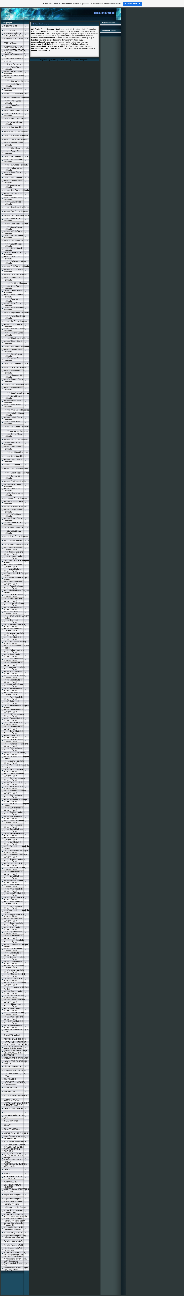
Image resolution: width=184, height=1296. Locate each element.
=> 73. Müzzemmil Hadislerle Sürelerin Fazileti (16, 851)
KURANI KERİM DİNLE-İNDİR (16, 39)
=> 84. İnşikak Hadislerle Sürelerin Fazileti (14, 898)
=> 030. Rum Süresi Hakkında (16, 190)
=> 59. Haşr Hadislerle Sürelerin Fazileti (13, 796)
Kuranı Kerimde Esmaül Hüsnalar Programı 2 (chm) (15, 1220)
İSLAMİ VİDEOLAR (12, 1035)
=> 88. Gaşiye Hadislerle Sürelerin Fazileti (14, 915)
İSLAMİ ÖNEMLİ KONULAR (15, 1142)
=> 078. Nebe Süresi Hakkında (16, 393)
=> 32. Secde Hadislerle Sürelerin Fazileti (13, 681)
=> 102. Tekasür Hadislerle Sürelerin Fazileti (15, 975)
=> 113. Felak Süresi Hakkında (16, 540)
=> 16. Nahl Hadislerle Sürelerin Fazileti (13, 612)
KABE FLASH (9, 1091)
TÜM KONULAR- (11, 26)
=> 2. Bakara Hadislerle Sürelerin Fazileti (13, 553)
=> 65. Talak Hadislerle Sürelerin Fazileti (13, 817)
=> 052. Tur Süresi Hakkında (15, 283)
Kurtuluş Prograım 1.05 (13, 1241)
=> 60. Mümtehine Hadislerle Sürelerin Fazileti (15, 800)
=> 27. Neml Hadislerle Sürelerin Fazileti (13, 659)
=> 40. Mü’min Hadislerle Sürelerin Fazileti (14, 715)
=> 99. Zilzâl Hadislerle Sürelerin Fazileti (13, 962)
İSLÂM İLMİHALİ (11, 1121)
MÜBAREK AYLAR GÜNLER (16, 1133)
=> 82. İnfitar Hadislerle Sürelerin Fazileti (13, 890)
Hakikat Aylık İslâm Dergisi (15, 1207)
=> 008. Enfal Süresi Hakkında (16, 98)
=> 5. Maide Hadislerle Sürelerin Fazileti (13, 566)
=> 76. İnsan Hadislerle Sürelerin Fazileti (13, 864)
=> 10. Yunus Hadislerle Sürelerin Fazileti (13, 587)
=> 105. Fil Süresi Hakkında (15, 506)
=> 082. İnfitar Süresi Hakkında (16, 410)
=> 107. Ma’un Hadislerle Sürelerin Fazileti (14, 996)
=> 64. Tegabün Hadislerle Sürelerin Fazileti (14, 813)
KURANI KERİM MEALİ (14, 47)
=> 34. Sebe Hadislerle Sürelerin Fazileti (13, 689)
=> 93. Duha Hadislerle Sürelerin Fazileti (13, 937)
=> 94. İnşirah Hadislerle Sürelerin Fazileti (14, 941)
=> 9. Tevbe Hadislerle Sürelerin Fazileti (13, 583)
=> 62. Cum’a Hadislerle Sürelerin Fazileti (14, 809)
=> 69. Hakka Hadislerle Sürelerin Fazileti (14, 834)
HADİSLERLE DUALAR (14, 1108)
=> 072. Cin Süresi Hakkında (15, 367)
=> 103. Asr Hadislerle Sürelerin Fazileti (13, 979)
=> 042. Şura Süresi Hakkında (16, 241)
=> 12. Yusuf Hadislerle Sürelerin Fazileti (13, 595)
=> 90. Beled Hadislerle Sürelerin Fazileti (13, 924)
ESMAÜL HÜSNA (11, 1100)
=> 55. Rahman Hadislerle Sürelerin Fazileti (14, 779)
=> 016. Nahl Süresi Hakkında (16, 131)
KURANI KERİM (10, 1182)
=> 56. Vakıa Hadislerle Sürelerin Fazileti (13, 783)
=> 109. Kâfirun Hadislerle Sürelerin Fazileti (14, 1005)
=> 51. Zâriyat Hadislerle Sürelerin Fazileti (14, 762)
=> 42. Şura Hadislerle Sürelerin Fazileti (13, 723)
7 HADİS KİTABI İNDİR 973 (15, 1039)
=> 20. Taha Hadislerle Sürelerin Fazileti (13, 630)
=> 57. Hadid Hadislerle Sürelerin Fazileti (13, 787)
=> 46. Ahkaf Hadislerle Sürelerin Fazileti (13, 740)
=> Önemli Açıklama (12, 64)
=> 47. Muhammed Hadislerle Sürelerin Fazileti (16, 745)
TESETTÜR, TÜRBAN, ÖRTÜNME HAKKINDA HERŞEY (13, 1155)
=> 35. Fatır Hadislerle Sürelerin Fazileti (13, 694)
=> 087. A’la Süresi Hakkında (15, 431)
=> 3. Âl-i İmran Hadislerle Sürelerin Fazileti (14, 557)
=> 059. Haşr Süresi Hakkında (16, 313)
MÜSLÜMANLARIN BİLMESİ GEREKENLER (16, 1137)
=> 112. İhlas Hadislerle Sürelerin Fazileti (13, 1018)
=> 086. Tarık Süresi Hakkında (16, 427)
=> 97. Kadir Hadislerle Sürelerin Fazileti (13, 954)
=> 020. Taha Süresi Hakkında (16, 148)
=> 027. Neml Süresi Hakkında (16, 177)
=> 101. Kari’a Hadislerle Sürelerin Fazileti (14, 971)
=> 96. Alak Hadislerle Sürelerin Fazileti (13, 949)
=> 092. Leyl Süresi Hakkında (16, 452)
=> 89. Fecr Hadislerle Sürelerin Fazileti (13, 920)
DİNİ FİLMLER (10, 1079)
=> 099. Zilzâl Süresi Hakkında (16, 481)
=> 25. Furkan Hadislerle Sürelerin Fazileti (14, 651)
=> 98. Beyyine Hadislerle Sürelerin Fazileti (14, 958)
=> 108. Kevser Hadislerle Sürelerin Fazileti (14, 1001)
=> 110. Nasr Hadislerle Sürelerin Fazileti (13, 1009)
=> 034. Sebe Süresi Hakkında (16, 207)
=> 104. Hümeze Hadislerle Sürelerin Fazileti (15, 984)
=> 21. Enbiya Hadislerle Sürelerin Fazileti (14, 634)
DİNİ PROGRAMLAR (13, 1066)
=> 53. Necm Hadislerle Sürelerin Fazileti (13, 770)
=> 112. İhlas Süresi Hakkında (16, 536)
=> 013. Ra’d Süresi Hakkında (16, 119)
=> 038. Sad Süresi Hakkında (16, 224)
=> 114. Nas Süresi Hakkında (16, 544)
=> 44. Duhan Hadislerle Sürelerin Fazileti (14, 732)
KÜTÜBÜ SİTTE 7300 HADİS (16, 1096)
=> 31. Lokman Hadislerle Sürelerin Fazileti (14, 676)
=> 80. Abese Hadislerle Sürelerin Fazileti (13, 881)
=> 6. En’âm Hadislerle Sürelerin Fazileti (13, 570)
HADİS (7, 1169)
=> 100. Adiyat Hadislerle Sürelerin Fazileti (14, 967)
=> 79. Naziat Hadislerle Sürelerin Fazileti (13, 877)
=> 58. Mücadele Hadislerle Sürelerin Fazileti (15, 792)
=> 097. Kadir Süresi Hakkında (16, 473)
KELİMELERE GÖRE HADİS (16, 1058)
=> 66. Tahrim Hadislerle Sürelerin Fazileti (14, 822)
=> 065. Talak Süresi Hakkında (16, 338)
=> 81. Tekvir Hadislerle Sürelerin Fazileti (13, 885)
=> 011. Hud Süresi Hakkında (16, 110)
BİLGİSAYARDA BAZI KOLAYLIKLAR (13, 1177)
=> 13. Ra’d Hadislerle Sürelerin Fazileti (13, 600)
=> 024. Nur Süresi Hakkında (16, 165)
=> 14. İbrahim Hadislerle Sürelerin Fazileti (14, 604)
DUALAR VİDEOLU (12, 1129)
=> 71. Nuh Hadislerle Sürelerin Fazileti (13, 843)
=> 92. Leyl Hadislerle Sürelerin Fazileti (13, 932)
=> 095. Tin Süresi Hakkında (15, 464)
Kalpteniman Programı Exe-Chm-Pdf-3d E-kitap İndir (15, 1237)
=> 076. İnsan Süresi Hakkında (16, 384)
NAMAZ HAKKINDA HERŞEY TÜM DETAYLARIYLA (16, 1104)
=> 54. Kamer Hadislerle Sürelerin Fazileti (14, 775)
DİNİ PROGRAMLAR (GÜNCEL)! (13, 1186)
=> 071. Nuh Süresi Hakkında (16, 363)
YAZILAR (7, 1173)
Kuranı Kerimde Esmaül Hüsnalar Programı (13, 1203)
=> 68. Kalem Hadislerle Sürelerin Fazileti (13, 830)
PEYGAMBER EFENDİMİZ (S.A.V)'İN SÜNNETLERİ (15, 1146)
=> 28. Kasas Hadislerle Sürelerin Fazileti (13, 664)
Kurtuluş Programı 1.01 (13, 1232)
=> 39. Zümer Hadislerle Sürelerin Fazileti (14, 711)
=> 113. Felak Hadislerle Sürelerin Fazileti (14, 1022)
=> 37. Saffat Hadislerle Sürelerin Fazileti (13, 702)
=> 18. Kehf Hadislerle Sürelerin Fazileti (13, 621)
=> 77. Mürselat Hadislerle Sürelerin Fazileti (14, 868)
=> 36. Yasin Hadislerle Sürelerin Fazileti (13, 698)
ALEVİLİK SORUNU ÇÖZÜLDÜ (12, 1150)
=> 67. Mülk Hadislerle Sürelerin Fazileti (13, 826)
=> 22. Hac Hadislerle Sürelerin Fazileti (13, 638)
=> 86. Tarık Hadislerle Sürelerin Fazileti (13, 907)
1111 (5, 1112)
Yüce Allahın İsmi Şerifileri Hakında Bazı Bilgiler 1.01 (14, 1228)
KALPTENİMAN (10, 43)
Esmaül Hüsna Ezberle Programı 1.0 (13, 1224)
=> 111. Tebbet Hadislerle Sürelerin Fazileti (14, 1013)
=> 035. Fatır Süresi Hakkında (16, 211)
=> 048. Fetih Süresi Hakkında (16, 266)
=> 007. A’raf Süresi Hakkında (16, 93)
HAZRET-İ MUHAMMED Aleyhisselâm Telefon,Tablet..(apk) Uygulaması (15, 1259)
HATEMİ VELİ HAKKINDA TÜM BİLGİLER (14, 1083)
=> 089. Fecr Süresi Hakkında (16, 439)
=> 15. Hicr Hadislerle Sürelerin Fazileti (13, 608)
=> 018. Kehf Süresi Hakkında (16, 140)
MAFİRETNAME (11, 1087)
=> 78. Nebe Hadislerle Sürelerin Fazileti (13, 873)
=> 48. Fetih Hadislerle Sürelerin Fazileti (13, 749)
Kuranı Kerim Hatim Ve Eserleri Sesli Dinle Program (15, 1215)
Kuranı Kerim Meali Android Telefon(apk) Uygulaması (15, 1253)
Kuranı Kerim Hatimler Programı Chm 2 (13, 1211)
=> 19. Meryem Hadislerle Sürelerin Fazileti (14, 625)
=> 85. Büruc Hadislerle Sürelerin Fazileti (13, 903)
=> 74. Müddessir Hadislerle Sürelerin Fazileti (15, 856)
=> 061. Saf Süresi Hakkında (15, 321)
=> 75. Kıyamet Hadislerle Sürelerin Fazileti (14, 860)
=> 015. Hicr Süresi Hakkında (16, 127)
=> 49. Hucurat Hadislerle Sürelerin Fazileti (14, 753)
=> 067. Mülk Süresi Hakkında (16, 346)
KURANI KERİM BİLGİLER (15, 1071)
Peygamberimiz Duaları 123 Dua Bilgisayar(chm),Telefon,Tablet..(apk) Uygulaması (16, 1266)
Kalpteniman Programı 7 (14, 1199)
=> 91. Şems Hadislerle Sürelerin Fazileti (13, 928)
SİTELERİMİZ (9, 30)
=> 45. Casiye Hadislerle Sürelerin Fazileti (14, 736)
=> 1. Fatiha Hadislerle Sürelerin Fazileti (13, 549)
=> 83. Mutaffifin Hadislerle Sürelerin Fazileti (15, 894)
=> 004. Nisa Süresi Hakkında (16, 81)
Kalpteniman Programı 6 (14, 1194)
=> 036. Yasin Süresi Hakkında (16, 215)
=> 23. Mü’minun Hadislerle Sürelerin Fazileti (15, 642)
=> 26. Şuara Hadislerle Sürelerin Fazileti (13, 655)
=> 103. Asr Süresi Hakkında (15, 498)
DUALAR (7, 1125)
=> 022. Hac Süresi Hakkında (16, 156)
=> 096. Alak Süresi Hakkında (16, 469)
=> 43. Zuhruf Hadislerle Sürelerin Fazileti (13, 728)
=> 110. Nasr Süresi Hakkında (16, 528)
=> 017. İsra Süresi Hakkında (16, 135)
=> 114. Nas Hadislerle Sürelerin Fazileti (13, 1026)
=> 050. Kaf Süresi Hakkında (15, 275)
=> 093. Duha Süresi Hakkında (16, 456)
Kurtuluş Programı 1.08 (13, 1245)
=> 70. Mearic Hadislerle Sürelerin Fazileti (14, 839)
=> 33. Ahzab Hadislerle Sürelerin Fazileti (13, 685)
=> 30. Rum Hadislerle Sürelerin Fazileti (13, 672)
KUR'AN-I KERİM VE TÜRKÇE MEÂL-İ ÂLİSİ (13, 34)
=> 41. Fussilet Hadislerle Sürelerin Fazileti (14, 719)
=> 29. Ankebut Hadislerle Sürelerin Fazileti (14, 668)
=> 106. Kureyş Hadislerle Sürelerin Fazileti (14, 992)
